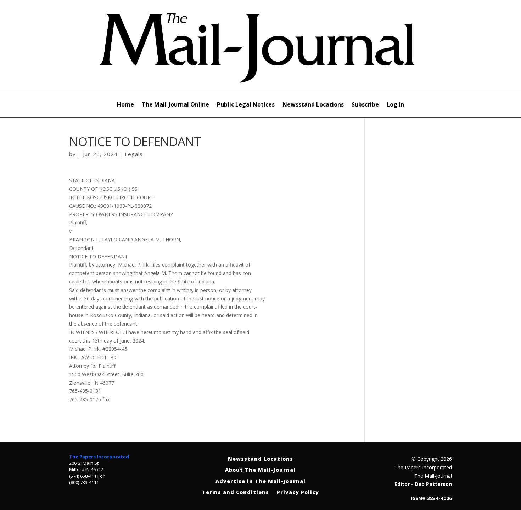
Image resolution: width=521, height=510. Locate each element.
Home (125, 105)
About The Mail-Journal (260, 470)
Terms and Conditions (235, 492)
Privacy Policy (298, 492)
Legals (134, 153)
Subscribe (365, 105)
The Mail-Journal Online (175, 105)
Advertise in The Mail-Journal (260, 482)
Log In (395, 105)
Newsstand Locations (313, 105)
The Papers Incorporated (99, 456)
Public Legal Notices (246, 105)
